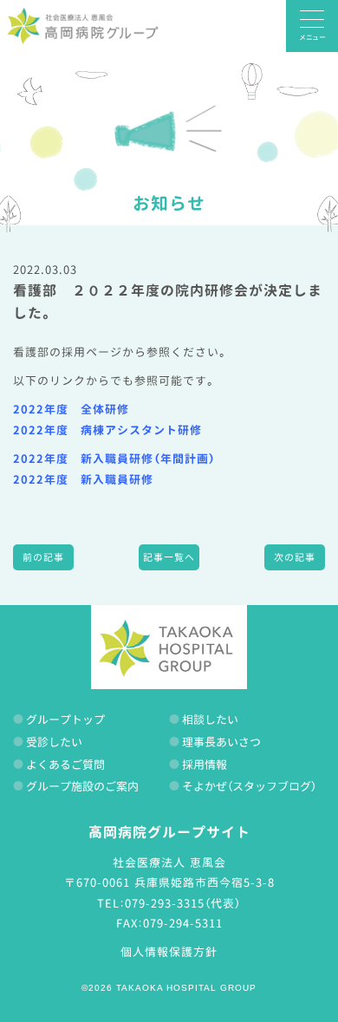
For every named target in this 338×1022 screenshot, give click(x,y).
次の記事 (294, 557)
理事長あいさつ (221, 742)
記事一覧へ (169, 557)
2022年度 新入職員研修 (83, 479)
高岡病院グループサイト (169, 832)
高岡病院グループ (82, 26)
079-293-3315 (165, 903)
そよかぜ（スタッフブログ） (249, 786)
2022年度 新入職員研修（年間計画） (114, 458)
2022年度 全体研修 (71, 409)
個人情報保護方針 (169, 952)
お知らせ (169, 203)
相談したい (210, 719)
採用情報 (204, 764)
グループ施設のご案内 (82, 786)
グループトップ (65, 719)
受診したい (54, 742)
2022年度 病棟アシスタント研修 (107, 430)
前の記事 (43, 557)
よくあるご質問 (65, 764)
